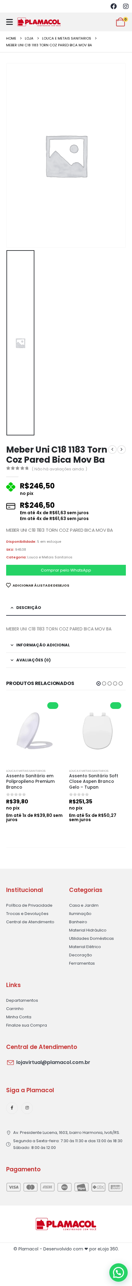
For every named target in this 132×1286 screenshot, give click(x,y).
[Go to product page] (34, 731)
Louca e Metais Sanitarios (49, 557)
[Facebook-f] (12, 1108)
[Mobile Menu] (9, 22)
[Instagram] (126, 6)
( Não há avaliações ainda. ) (59, 469)
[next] (121, 449)
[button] (98, 683)
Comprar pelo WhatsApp (66, 570)
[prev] (112, 449)
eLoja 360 (108, 1249)
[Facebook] (113, 6)
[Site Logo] (39, 22)
